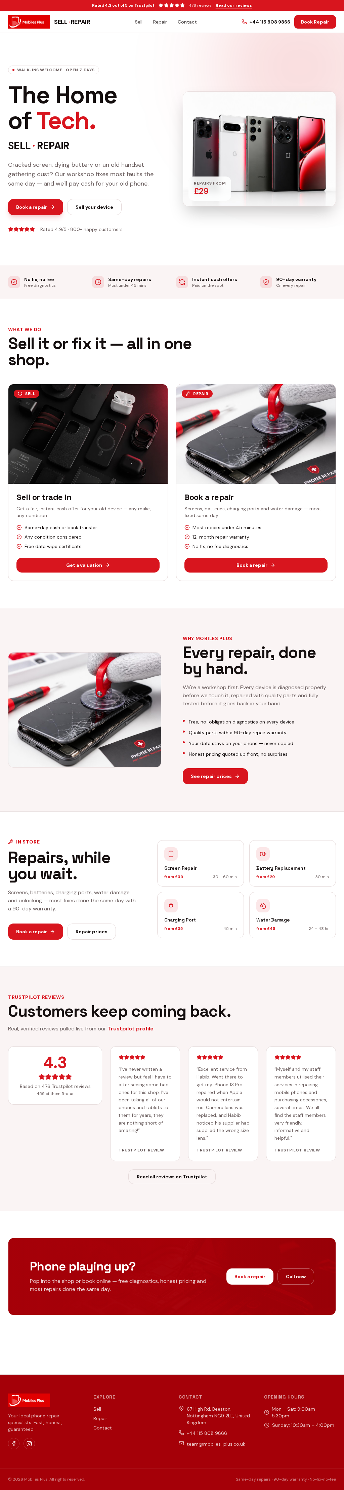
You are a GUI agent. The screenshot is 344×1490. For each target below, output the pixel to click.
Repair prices (92, 932)
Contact (187, 22)
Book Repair (315, 22)
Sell (138, 22)
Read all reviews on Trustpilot (172, 1177)
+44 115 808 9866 (270, 22)
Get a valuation (84, 565)
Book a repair (31, 207)
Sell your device (94, 207)
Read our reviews (234, 5)
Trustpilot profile (131, 1028)
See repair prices (211, 776)
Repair (160, 22)
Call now (296, 1276)
